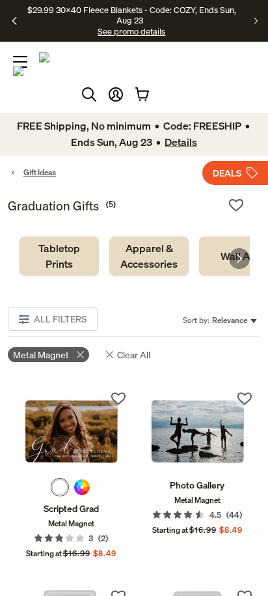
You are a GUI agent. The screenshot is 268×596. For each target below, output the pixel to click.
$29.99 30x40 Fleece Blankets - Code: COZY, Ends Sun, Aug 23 (131, 15)
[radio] (60, 487)
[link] (59, 256)
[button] (116, 94)
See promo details (131, 31)
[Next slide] (239, 258)
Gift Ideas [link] (39, 172)
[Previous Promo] (15, 21)
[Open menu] (20, 62)
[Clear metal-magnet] (80, 354)
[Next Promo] (256, 21)
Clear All (133, 354)
